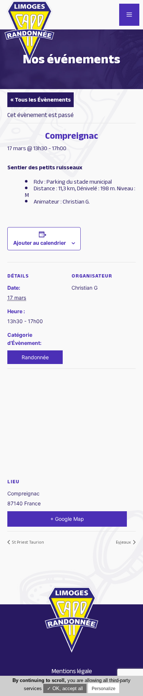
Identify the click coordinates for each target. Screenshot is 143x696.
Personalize (103, 688)
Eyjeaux (124, 542)
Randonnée (35, 357)
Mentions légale (71, 671)
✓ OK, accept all (65, 688)
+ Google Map (67, 519)
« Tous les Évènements (40, 99)
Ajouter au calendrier (39, 243)
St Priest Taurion (27, 542)
